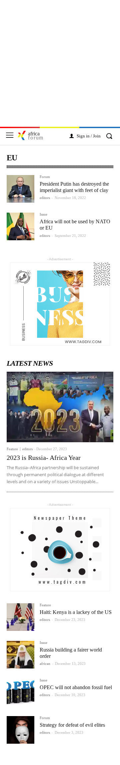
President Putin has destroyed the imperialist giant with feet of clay (74, 187)
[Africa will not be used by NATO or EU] (20, 226)
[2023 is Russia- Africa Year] (60, 407)
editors (45, 198)
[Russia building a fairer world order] (20, 655)
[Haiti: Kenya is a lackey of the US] (20, 617)
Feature (12, 449)
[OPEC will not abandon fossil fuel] (20, 692)
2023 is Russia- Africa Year (44, 457)
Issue (43, 214)
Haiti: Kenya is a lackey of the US (76, 612)
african (45, 664)
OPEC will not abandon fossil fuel (76, 687)
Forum (45, 177)
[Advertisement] (60, 67)
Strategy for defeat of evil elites (72, 725)
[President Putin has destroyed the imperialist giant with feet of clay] (20, 189)
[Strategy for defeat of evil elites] (20, 730)
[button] (109, 136)
